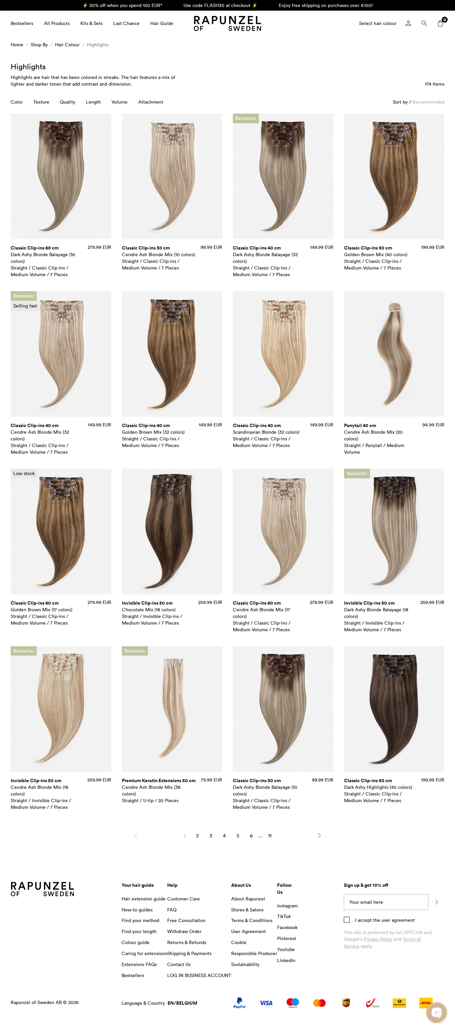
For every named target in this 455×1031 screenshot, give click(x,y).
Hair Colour (67, 44)
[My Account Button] (408, 23)
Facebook (287, 927)
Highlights (98, 44)
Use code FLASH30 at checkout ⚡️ (220, 5)
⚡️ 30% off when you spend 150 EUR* (122, 5)
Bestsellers (22, 23)
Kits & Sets (91, 23)
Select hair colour (377, 23)
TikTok (284, 916)
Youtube (286, 949)
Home (17, 44)
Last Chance (126, 23)
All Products (57, 23)
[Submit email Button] (436, 902)
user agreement (398, 920)
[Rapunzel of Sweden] (227, 23)
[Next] (319, 835)
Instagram (287, 905)
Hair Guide (161, 23)
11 (269, 835)
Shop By (39, 44)
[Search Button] (424, 23)
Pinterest (286, 938)
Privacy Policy (378, 939)
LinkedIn (286, 960)
